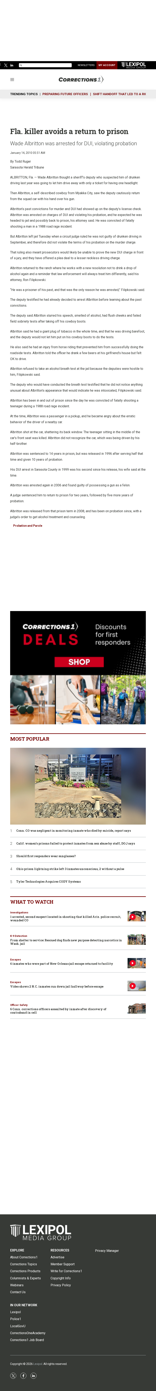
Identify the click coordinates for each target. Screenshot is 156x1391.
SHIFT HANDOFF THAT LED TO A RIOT (121, 94)
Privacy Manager (107, 1251)
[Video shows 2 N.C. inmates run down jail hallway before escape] (137, 986)
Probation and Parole (27, 525)
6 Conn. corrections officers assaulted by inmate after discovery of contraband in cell (58, 1010)
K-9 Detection (18, 935)
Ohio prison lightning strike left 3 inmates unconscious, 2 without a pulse (70, 869)
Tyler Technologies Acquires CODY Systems (48, 881)
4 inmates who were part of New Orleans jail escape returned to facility (61, 964)
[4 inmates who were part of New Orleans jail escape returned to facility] (137, 963)
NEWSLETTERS (86, 65)
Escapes (15, 959)
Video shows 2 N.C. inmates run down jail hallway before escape (56, 986)
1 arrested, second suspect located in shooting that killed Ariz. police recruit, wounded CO (65, 918)
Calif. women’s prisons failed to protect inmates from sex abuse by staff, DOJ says (75, 843)
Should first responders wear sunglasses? (46, 856)
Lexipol (37, 1364)
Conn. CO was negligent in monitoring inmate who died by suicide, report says (73, 831)
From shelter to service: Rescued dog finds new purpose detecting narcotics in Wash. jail (66, 942)
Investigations (19, 912)
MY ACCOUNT (107, 65)
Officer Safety (19, 1005)
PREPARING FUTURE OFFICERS (65, 94)
